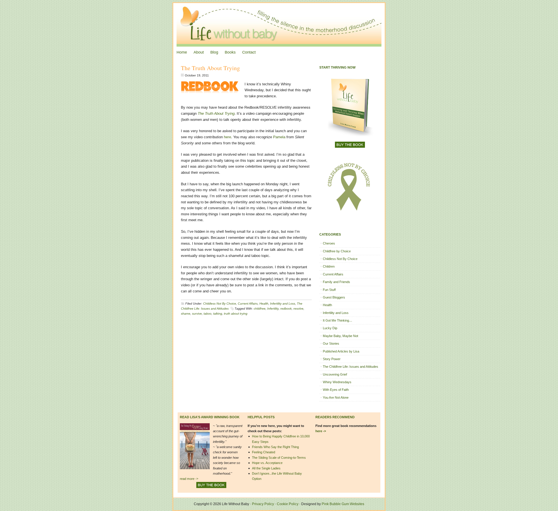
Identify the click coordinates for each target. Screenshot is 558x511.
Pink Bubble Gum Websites (343, 504)
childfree (259, 308)
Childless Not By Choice (219, 303)
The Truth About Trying (210, 68)
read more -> (189, 479)
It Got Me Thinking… (337, 320)
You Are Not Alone (336, 397)
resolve (298, 308)
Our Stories (331, 343)
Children (329, 266)
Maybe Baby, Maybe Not (340, 336)
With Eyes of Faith (336, 389)
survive (197, 313)
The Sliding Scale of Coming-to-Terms (279, 457)
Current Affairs (248, 303)
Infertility (273, 308)
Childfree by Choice (337, 251)
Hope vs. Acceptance (267, 463)
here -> (320, 431)
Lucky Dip (330, 328)
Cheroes (329, 243)
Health (263, 303)
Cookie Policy (287, 504)
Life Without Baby (279, 25)
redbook (286, 308)
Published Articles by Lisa (341, 351)
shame (185, 313)
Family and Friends (336, 282)
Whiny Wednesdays (337, 382)
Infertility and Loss (282, 303)
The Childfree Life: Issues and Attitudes (350, 366)
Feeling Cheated (263, 452)
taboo (207, 313)
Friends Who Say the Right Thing (275, 447)
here (227, 137)
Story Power (331, 359)
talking (217, 313)
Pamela (279, 137)
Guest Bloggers (334, 297)
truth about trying (235, 313)
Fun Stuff (329, 290)
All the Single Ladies (266, 468)
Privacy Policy (263, 504)
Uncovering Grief (335, 374)
